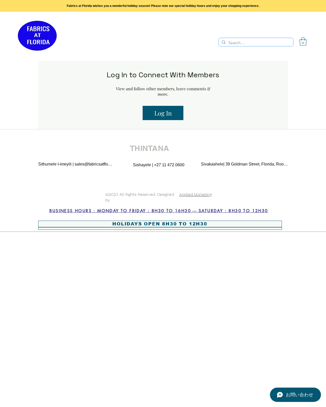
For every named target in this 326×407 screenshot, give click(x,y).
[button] (303, 41)
